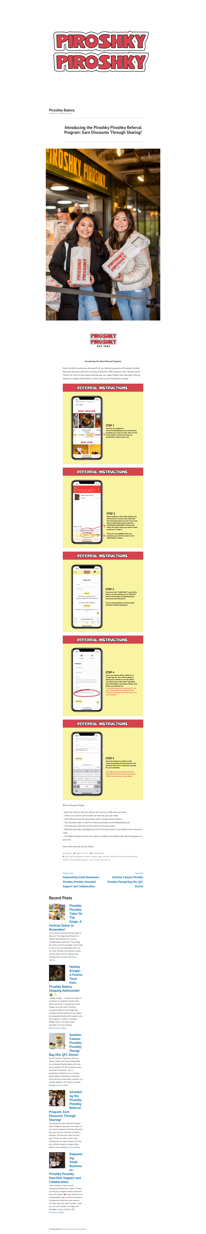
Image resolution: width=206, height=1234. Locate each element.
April (71, 856)
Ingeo (100, 856)
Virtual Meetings (100, 859)
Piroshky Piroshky (125, 856)
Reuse (135, 856)
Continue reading (59, 1028)
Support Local (87, 859)
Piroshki (106, 856)
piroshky (68, 853)
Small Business (75, 859)
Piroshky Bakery (62, 110)
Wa (109, 859)
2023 (67, 856)
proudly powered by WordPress (75, 1229)
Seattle (66, 859)
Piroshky (113, 856)
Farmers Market (90, 856)
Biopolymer (78, 856)
